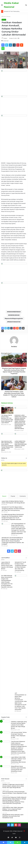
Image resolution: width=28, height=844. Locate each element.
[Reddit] (21, 45)
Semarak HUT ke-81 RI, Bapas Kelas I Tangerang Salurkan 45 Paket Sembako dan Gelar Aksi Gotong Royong (13, 508)
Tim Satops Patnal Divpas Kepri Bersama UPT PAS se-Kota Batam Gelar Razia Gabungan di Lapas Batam (7, 419)
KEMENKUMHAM (14, 315)
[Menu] (2, 5)
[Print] (2, 331)
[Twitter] (6, 45)
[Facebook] (3, 45)
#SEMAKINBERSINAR (14, 312)
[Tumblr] (14, 45)
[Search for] (26, 5)
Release (8, 16)
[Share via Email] (23, 328)
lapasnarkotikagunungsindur (14, 318)
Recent (4, 496)
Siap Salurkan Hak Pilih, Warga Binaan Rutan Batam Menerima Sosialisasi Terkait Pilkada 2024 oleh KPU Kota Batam (7, 446)
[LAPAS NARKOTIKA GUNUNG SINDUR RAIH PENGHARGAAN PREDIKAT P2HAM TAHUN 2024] (21, 436)
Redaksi (5, 38)
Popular (13, 496)
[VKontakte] (20, 328)
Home (4, 16)
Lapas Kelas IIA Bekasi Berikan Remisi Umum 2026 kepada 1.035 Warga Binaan (7, 565)
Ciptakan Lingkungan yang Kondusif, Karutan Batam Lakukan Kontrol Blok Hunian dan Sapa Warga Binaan (19, 725)
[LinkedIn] (10, 45)
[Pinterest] (17, 45)
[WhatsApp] (3, 48)
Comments (23, 496)
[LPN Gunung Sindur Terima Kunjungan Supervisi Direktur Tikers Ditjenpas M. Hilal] (5, 734)
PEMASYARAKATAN (14, 322)
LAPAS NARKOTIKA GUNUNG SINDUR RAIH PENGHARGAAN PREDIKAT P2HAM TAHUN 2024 (21, 444)
